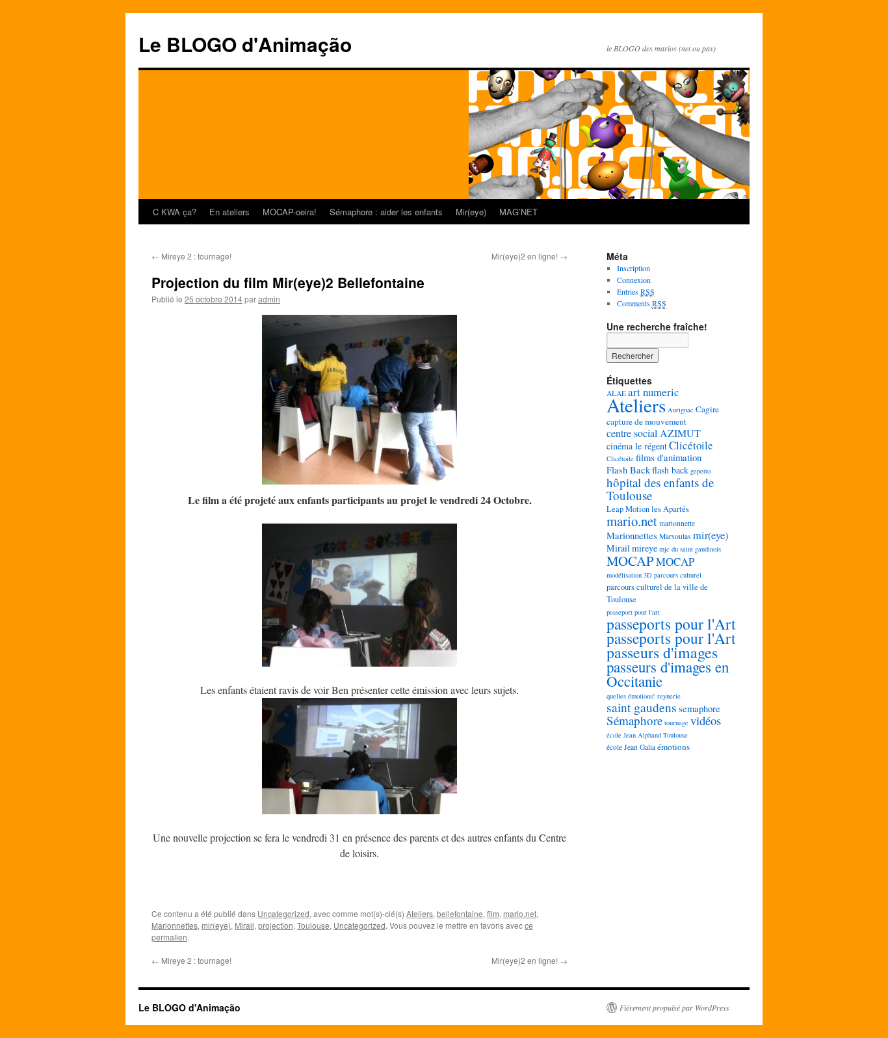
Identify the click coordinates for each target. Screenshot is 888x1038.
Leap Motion (628, 508)
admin (269, 298)
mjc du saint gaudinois (690, 548)
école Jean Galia (631, 747)
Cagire (707, 409)
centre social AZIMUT (654, 433)
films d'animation (668, 457)
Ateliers (419, 913)
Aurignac (681, 409)
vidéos (705, 720)
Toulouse (313, 925)
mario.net (519, 913)
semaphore (699, 708)
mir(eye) (216, 925)
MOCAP (630, 561)
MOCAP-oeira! (290, 212)
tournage (676, 722)
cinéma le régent (637, 446)
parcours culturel (677, 574)
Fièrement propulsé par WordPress (674, 1007)
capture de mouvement (646, 421)
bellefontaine (460, 913)
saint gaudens (642, 707)
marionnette (677, 523)
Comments (641, 303)
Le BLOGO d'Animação (245, 44)
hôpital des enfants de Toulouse (660, 488)
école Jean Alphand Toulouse (647, 734)
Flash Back (628, 470)
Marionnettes (174, 925)
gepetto (700, 470)
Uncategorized (283, 913)
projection (275, 925)
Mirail (244, 925)
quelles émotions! (631, 695)
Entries (636, 291)
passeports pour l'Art (671, 623)
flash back (670, 470)
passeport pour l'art (633, 612)
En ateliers (229, 212)
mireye (644, 548)
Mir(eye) (471, 212)
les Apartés (670, 508)
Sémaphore (634, 720)
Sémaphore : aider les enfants (386, 212)
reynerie (669, 695)
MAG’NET (518, 212)
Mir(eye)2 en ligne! (529, 255)
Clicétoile (691, 445)
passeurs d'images (662, 652)
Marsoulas (675, 536)
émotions (673, 746)
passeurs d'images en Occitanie (668, 674)
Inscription (633, 268)
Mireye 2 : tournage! (191, 255)
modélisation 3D (629, 574)
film (493, 913)
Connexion (634, 279)
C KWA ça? (174, 212)
